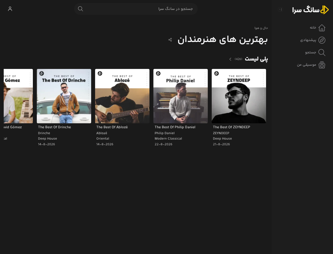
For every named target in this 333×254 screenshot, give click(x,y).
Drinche (44, 133)
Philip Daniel (165, 133)
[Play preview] (220, 116)
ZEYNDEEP (221, 133)
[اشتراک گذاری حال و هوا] (170, 39)
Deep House (222, 139)
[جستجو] (80, 9)
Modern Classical (168, 139)
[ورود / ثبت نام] (9, 8)
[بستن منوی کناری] (280, 9)
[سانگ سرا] (310, 9)
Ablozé (101, 133)
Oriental (102, 139)
